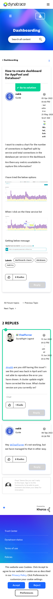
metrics (10, 265)
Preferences (26, 592)
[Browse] (11, 16)
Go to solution (28, 87)
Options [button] (49, 60)
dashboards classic (23, 260)
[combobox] (26, 39)
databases (40, 260)
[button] (16, 585)
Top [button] (4, 508)
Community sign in (40, 16)
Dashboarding (11, 60)
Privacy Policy (19, 575)
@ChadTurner (17, 444)
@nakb (9, 367)
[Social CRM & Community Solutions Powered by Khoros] (43, 508)
